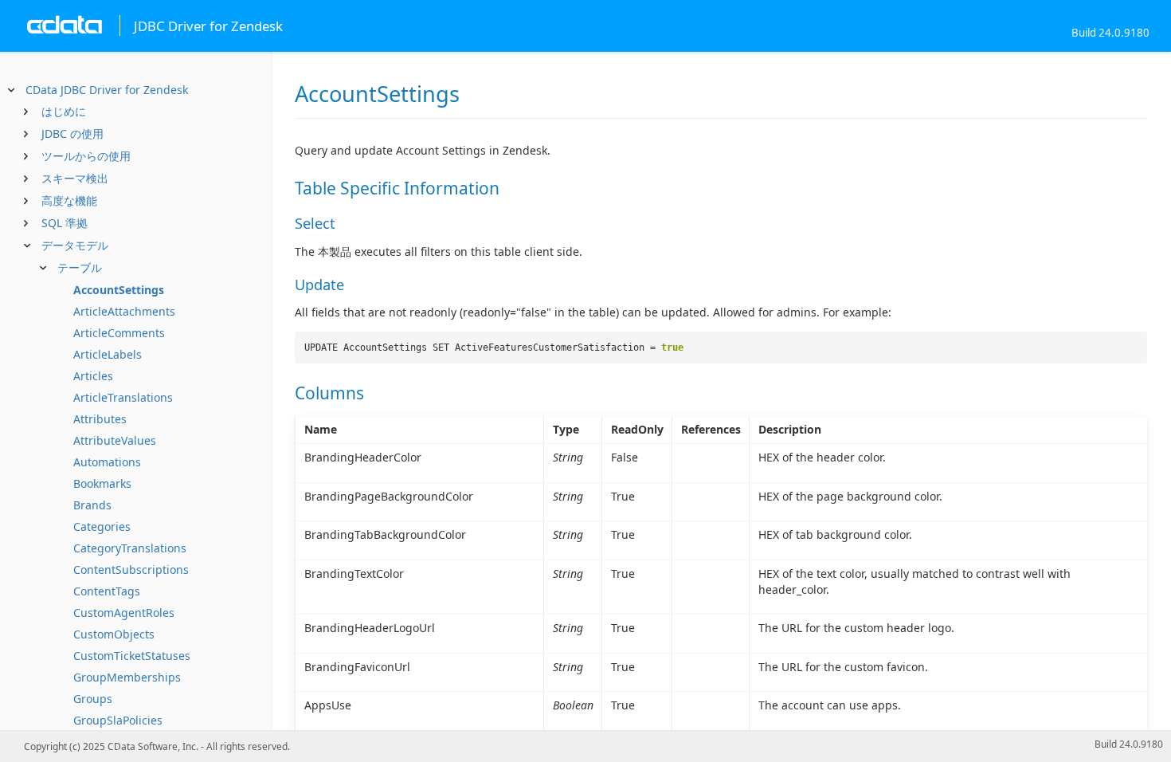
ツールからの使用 (86, 155)
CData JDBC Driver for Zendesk (106, 89)
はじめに (63, 111)
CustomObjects (114, 634)
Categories (102, 526)
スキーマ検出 (74, 178)
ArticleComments (119, 332)
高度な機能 (69, 200)
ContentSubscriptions (131, 569)
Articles (93, 375)
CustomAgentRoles (123, 612)
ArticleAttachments (124, 311)
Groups (92, 698)
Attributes (100, 418)
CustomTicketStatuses (131, 655)
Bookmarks (102, 483)
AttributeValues (114, 440)
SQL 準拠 (64, 222)
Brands (92, 505)
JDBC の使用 (72, 133)
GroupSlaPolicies (118, 720)
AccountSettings (118, 289)
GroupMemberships (127, 677)
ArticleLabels (107, 354)
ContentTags (106, 591)
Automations (107, 461)
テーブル (79, 267)
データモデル (74, 245)
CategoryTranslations (129, 548)
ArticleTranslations (123, 397)
